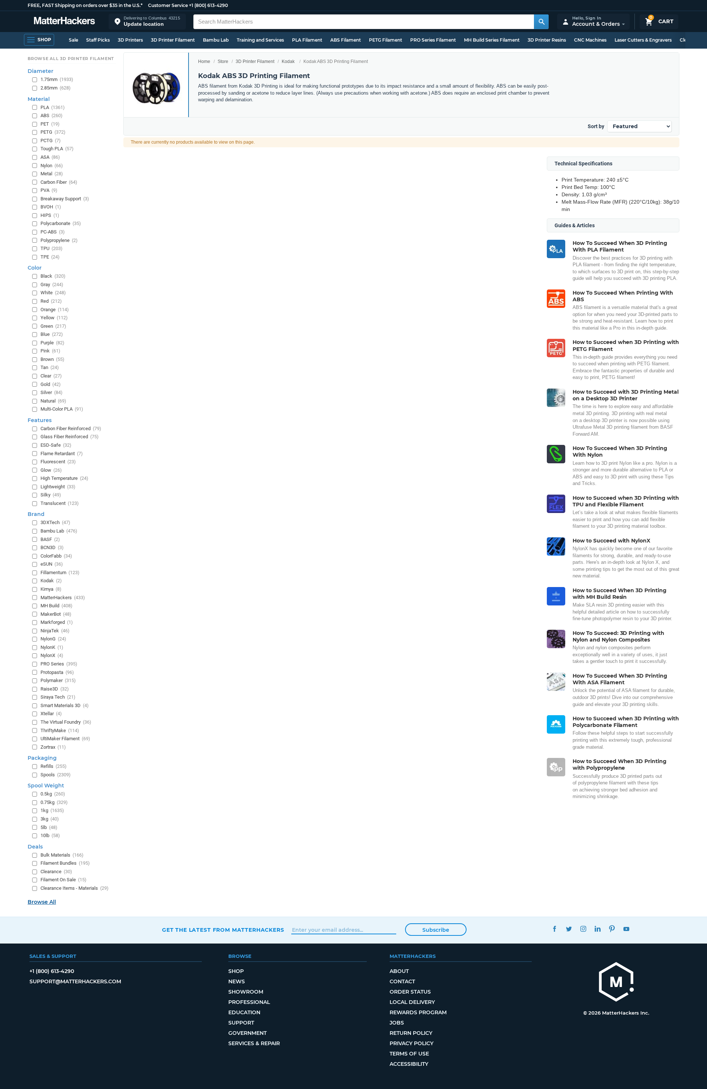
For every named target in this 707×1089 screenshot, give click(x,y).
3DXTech (55, 523)
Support (241, 1022)
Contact (402, 981)
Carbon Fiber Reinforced (71, 428)
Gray (52, 284)
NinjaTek (55, 630)
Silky (51, 495)
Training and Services (260, 40)
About (399, 971)
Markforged (57, 622)
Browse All (42, 902)
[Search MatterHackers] (541, 21)
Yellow (54, 317)
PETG (53, 132)
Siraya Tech (58, 697)
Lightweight (58, 486)
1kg (52, 811)
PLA (53, 107)
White (53, 293)
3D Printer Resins (547, 40)
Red (51, 301)
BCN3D (52, 547)
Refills (54, 766)
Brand (36, 514)
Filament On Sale (64, 880)
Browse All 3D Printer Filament (71, 58)
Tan (50, 367)
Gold (51, 384)
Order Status (410, 991)
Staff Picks (98, 40)
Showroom (245, 991)
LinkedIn (597, 929)
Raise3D (55, 689)
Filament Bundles (65, 863)
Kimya (51, 589)
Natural (53, 401)
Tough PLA (57, 149)
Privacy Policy (411, 1043)
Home (204, 61)
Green (53, 326)
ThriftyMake (60, 730)
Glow (51, 470)
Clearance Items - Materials (75, 888)
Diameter (40, 71)
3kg (50, 819)
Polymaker (58, 680)
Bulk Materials (62, 855)
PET (50, 124)
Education (244, 1012)
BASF (50, 539)
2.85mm (56, 88)
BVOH (51, 207)
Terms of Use (409, 1053)
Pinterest (611, 929)
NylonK (52, 647)
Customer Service (168, 5)
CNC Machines (590, 40)
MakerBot (56, 614)
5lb (49, 827)
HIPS (50, 215)
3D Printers (130, 40)
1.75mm (57, 79)
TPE (50, 257)
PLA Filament (307, 40)
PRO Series (59, 664)
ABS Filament (345, 40)
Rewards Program (418, 1012)
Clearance (56, 871)
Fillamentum (60, 572)
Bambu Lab (216, 40)
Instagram (583, 929)
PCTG (51, 140)
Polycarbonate (61, 223)
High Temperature (64, 478)
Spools (56, 774)
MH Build (57, 605)
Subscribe (435, 930)
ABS (52, 115)
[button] (147, 21)
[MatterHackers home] (64, 21)
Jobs (397, 1022)
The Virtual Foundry (66, 722)
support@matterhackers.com (75, 981)
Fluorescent (58, 461)
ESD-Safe (56, 445)
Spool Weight (46, 786)
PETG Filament (385, 40)
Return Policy (411, 1033)
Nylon (52, 165)
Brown (52, 359)
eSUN (52, 564)
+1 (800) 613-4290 (208, 5)
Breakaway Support (65, 198)
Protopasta (57, 672)
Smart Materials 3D (65, 705)
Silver (52, 392)
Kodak (288, 61)
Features (40, 420)
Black (53, 276)
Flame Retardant (62, 453)
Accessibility (409, 1064)
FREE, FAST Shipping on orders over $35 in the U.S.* (85, 5)
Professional (249, 1002)
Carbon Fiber (59, 182)
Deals (35, 846)
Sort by (596, 126)
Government (247, 1033)
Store (223, 61)
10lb (50, 835)
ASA (50, 157)
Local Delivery (412, 1002)
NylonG (53, 639)
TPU (52, 248)
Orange (55, 309)
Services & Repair (254, 1043)
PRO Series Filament (433, 40)
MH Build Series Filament (492, 40)
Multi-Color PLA (62, 409)
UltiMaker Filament (65, 738)
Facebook (554, 929)
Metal (52, 173)
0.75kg (54, 802)
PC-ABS (53, 232)
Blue (52, 334)
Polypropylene (59, 240)
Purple (52, 342)
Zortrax (53, 747)
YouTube (626, 929)
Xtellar (51, 714)
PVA (49, 190)
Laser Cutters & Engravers (643, 40)
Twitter (568, 929)
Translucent (60, 503)
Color (35, 268)
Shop (236, 971)
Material (39, 99)
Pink (50, 351)
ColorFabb (56, 556)
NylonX (52, 655)
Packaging (42, 758)
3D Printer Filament (173, 40)
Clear (51, 376)
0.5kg (53, 794)
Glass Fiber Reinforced (70, 437)
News (236, 981)
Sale (73, 40)
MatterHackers (63, 597)
